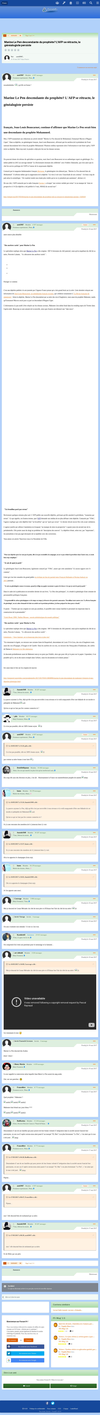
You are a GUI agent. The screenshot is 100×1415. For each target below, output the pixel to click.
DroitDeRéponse (23, 768)
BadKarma (21, 1121)
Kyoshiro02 (21, 935)
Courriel (27, 1386)
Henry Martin (20, 1064)
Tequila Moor (66, 1326)
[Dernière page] (20, 35)
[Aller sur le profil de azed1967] (7, 58)
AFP (39, 518)
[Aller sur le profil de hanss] (6, 793)
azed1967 (19, 57)
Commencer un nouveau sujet (87, 67)
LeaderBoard (74, 1409)
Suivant (14, 35)
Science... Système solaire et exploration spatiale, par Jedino (77, 1349)
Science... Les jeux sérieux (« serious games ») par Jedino (76, 1337)
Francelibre (21, 1087)
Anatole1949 (21, 690)
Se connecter (12, 1340)
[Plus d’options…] (94, 75)
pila (16, 716)
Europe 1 (42, 183)
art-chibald (19, 953)
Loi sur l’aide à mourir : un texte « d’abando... (67, 1310)
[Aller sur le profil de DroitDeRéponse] (6, 770)
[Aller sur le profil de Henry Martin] (6, 1066)
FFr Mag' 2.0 (63, 1329)
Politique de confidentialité (37, 1409)
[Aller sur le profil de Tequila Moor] (55, 1325)
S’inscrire (28, 1340)
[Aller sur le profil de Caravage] (6, 900)
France (27, 59)
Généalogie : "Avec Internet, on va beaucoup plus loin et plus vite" (27, 637)
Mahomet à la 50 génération (23, 649)
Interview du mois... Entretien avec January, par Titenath (75, 1324)
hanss (19, 791)
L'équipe (65, 1409)
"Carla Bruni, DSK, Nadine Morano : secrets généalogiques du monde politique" (31, 617)
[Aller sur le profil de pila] (6, 718)
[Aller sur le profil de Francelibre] (6, 1089)
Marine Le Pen (31, 251)
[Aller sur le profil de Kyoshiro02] (6, 937)
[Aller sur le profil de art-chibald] (6, 955)
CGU (59, 1409)
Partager (74, 1386)
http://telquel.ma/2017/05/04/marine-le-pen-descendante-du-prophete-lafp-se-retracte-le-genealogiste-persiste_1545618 (44, 197)
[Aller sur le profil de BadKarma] (6, 1123)
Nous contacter (51, 1409)
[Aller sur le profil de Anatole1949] (6, 691)
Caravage (18, 899)
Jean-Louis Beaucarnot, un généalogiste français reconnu (33, 294)
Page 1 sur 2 (29, 35)
